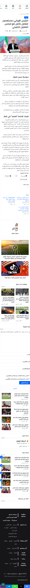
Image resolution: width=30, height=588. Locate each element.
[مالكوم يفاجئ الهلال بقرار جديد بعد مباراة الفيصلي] (6, 420)
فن (10, 563)
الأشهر (15, 388)
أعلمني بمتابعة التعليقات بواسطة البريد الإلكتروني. (17, 375)
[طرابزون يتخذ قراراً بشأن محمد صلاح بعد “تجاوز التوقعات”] (6, 404)
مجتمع (8, 548)
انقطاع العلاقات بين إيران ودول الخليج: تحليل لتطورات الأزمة (9, 199)
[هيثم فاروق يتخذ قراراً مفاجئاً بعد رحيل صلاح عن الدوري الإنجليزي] (6, 411)
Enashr (3, 586)
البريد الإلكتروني (26, 361)
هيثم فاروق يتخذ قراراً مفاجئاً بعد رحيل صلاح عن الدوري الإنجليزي (21, 411)
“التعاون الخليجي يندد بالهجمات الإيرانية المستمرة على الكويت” (23, 208)
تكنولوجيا (15, 563)
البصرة (15, 541)
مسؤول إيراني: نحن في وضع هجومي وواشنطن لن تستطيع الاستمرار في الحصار (8, 299)
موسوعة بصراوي (13, 514)
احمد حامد (23, 31)
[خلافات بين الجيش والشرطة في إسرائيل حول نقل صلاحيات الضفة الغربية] (22, 292)
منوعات (6, 563)
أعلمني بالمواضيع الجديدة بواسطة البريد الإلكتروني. (17, 379)
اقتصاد (15, 552)
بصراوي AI (14, 520)
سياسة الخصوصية (12, 533)
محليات (6, 541)
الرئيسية (25, 14)
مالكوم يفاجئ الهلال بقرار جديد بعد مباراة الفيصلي (20, 418)
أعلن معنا (14, 530)
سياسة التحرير (13, 527)
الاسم (28, 354)
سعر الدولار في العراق (22, 443)
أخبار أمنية (14, 548)
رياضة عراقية (13, 559)
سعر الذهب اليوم (23, 446)
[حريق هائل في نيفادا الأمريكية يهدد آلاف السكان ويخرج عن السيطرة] (7, 310)
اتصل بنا (6, 527)
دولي (21, 14)
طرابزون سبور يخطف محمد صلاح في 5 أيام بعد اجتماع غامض (20, 426)
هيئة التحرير (9, 524)
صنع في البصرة (6, 520)
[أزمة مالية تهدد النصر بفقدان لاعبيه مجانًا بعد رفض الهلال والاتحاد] (6, 396)
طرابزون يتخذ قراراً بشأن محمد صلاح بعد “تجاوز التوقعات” (21, 403)
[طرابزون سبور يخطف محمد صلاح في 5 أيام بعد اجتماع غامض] (6, 427)
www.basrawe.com (23, 580)
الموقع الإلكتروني (26, 368)
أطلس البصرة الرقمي (11, 517)
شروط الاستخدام (12, 536)
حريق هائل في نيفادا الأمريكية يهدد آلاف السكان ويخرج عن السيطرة (7, 317)
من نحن (15, 524)
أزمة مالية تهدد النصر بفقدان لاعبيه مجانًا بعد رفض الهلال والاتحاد (21, 395)
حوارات (10, 552)
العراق (10, 541)
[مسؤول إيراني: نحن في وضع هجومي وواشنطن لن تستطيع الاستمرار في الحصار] (7, 292)
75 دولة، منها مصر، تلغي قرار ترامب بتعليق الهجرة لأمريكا (22, 317)
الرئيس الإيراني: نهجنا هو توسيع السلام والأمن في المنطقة (23, 199)
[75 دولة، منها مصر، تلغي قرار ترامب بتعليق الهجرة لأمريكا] (22, 310)
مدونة (15, 566)
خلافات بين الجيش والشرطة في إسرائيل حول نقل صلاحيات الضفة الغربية (22, 299)
